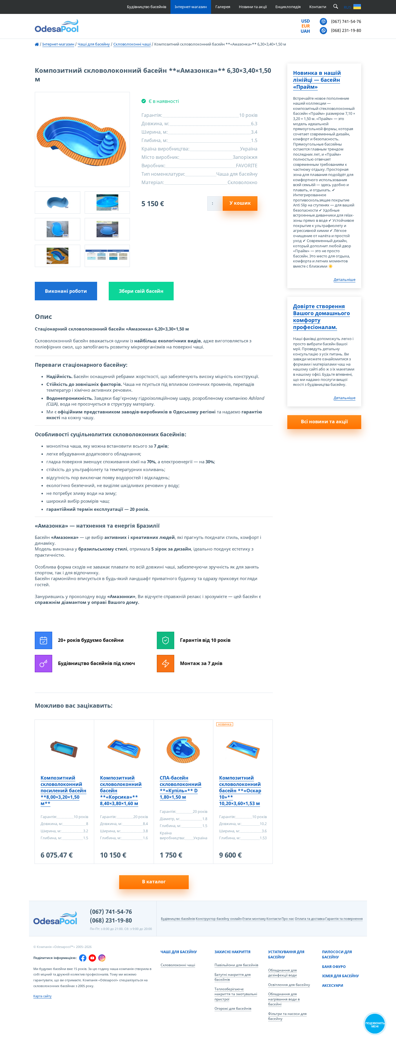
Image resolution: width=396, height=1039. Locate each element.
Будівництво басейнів (146, 6)
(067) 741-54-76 (111, 912)
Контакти (317, 6)
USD (305, 21)
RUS (347, 7)
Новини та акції (253, 6)
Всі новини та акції (324, 421)
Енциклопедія (288, 6)
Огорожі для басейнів (233, 1008)
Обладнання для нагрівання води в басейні (284, 999)
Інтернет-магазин (191, 6)
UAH (305, 31)
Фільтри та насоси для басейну (287, 1016)
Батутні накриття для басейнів (233, 977)
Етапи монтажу (254, 918)
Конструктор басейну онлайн (219, 918)
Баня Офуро (334, 966)
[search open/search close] (335, 7)
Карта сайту (42, 996)
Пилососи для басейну (337, 954)
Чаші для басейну (179, 951)
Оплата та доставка (310, 918)
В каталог (154, 881)
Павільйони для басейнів (236, 964)
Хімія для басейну (340, 975)
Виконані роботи (66, 291)
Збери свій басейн (141, 291)
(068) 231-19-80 (111, 920)
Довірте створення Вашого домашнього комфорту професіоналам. (321, 316)
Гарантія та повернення (344, 918)
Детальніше (344, 279)
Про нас (287, 918)
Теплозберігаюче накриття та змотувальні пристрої (236, 994)
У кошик (240, 203)
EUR (305, 26)
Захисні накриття (232, 951)
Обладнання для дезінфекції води (282, 973)
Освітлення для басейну (289, 984)
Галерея (222, 6)
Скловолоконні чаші (178, 964)
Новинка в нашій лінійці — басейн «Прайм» (317, 79)
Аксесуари (332, 985)
